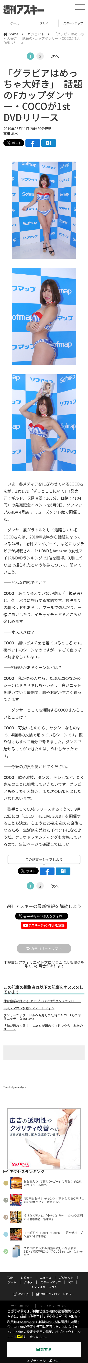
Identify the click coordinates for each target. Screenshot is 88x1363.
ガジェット (35, 33)
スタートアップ (44, 23)
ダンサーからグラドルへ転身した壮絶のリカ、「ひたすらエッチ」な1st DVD (42, 1016)
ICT (73, 23)
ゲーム (12, 1282)
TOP (10, 1277)
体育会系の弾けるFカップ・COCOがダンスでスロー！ (42, 1001)
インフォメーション (44, 1287)
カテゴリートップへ (46, 948)
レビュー (26, 1277)
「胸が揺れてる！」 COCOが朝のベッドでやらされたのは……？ (43, 1027)
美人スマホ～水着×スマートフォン (28, 1008)
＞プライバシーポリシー (44, 1361)
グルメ (14, 23)
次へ (55, 56)
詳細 (20, 1337)
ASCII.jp (23, 1294)
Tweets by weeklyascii (15, 1087)
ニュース (45, 1277)
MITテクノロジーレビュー (58, 1294)
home (13, 33)
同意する (44, 1349)
